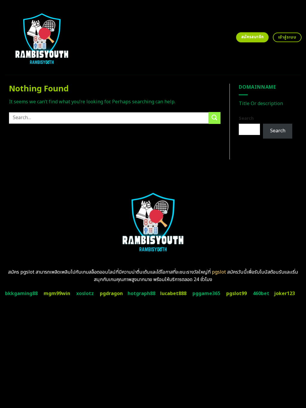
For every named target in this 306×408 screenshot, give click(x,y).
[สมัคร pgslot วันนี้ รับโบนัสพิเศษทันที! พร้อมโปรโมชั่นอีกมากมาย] (59, 37)
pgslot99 (236, 293)
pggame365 (206, 293)
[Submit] (215, 118)
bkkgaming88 (21, 293)
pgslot (219, 272)
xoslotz (85, 293)
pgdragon (111, 293)
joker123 (284, 293)
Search (246, 118)
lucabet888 (173, 293)
